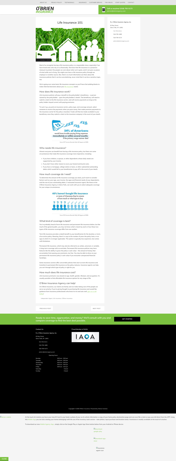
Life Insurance (57, 298)
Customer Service (95, 2)
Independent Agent (46, 298)
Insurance (82, 2)
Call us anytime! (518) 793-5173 (119, 8)
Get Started (127, 319)
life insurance (68, 87)
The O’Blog (109, 2)
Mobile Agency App (47, 424)
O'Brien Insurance (67, 298)
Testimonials (69, 2)
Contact (131, 2)
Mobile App (32, 419)
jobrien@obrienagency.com (116, 11)
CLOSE (4, 459)
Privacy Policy (56, 2)
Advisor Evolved (102, 409)
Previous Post (45, 308)
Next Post (97, 308)
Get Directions (117, 31)
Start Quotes (120, 2)
